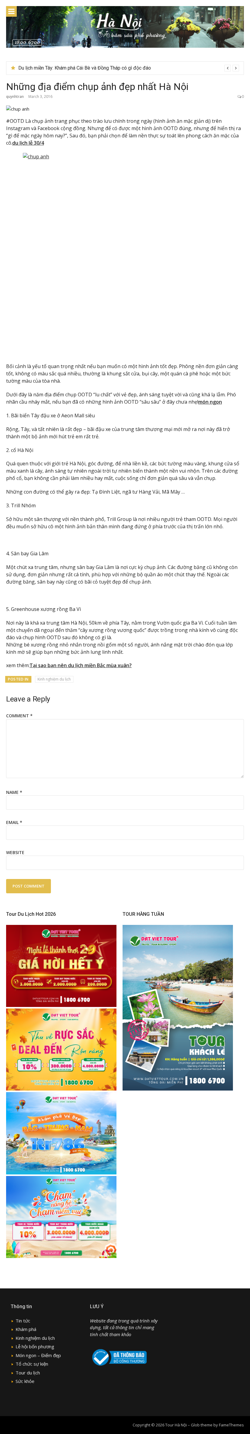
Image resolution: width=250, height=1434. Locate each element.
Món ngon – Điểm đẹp (38, 1355)
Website (15, 852)
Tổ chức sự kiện (32, 1364)
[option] (128, 68)
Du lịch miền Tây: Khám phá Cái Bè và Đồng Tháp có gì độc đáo (84, 68)
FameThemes (231, 1425)
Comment (19, 716)
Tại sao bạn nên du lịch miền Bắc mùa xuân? (81, 665)
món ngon (210, 401)
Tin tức (23, 1321)
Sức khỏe (25, 1381)
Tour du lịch (28, 1373)
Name (14, 792)
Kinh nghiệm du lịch (54, 679)
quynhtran (15, 96)
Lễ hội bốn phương (35, 1346)
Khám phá (26, 1329)
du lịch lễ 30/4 (28, 143)
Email (14, 822)
